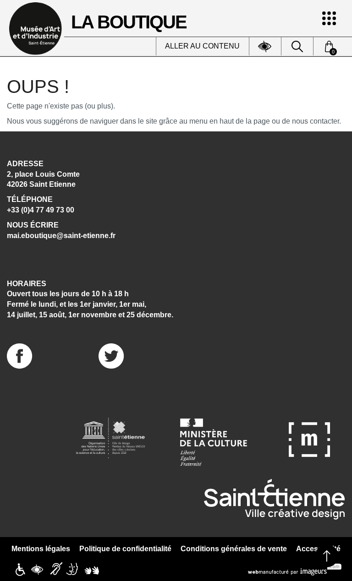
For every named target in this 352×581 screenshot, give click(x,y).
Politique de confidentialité (125, 549)
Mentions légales (40, 549)
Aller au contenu (202, 46)
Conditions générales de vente (234, 549)
